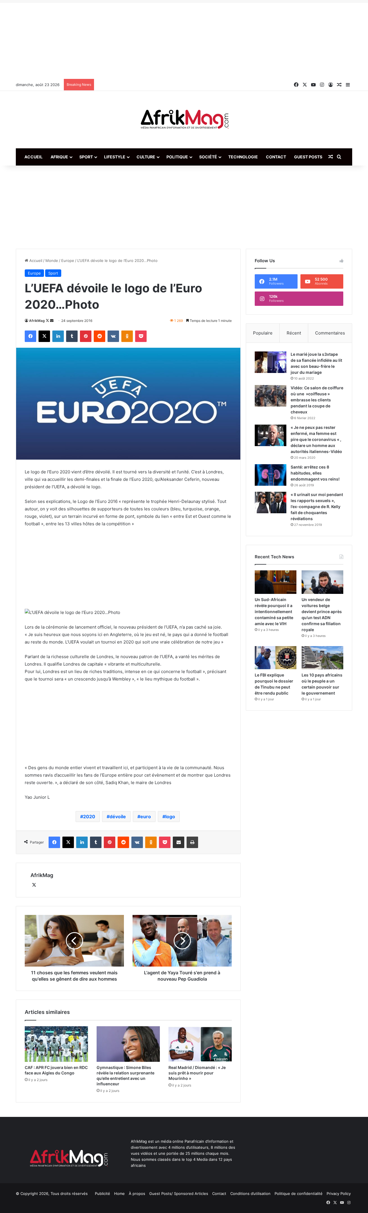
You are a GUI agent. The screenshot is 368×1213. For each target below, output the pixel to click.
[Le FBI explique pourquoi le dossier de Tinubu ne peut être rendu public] (275, 658)
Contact (276, 156)
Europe (67, 260)
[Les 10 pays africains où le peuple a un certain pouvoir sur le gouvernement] (322, 658)
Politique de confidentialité (299, 1193)
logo (170, 816)
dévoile (118, 816)
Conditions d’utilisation (250, 1193)
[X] (33, 885)
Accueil (33, 156)
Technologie (243, 156)
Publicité (102, 1193)
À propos (137, 1193)
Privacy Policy (339, 1193)
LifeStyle (114, 156)
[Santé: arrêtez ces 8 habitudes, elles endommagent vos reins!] (270, 475)
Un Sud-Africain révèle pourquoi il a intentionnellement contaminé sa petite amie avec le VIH (274, 611)
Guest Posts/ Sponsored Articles (178, 1193)
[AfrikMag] (184, 119)
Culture (146, 156)
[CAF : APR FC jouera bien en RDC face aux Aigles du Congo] (56, 1044)
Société (208, 156)
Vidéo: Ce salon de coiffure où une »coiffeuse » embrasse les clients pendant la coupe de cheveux (317, 399)
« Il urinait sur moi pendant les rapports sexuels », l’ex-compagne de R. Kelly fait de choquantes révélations (317, 506)
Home (119, 1193)
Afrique (59, 156)
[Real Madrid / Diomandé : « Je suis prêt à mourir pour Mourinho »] (200, 1044)
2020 (89, 816)
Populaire (263, 333)
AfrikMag (37, 320)
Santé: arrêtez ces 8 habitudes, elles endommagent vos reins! (315, 472)
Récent (294, 333)
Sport (86, 156)
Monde (51, 260)
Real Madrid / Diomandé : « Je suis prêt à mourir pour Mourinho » (197, 1073)
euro (145, 816)
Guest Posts (308, 156)
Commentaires (330, 333)
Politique (177, 156)
